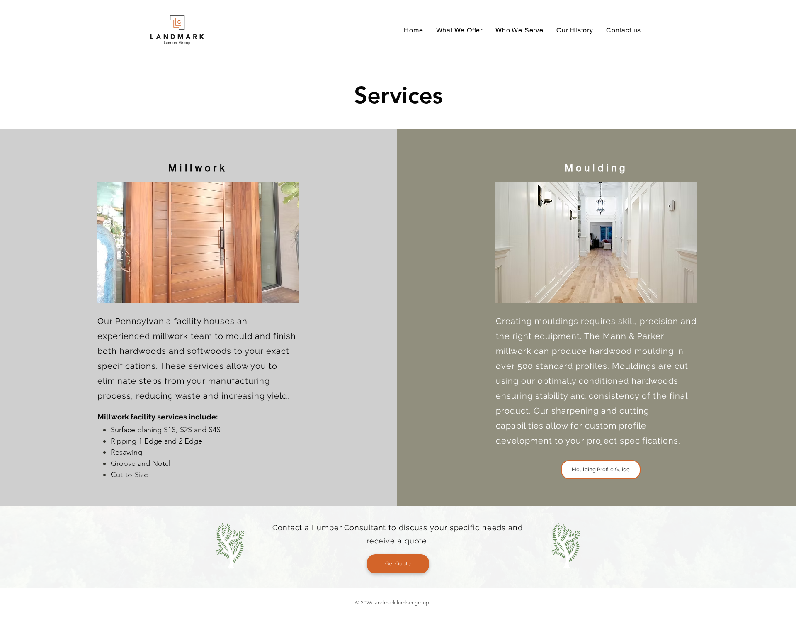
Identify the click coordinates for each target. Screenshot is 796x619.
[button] (459, 30)
